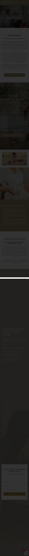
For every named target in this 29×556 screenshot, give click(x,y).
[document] (14, 278)
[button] (27, 279)
